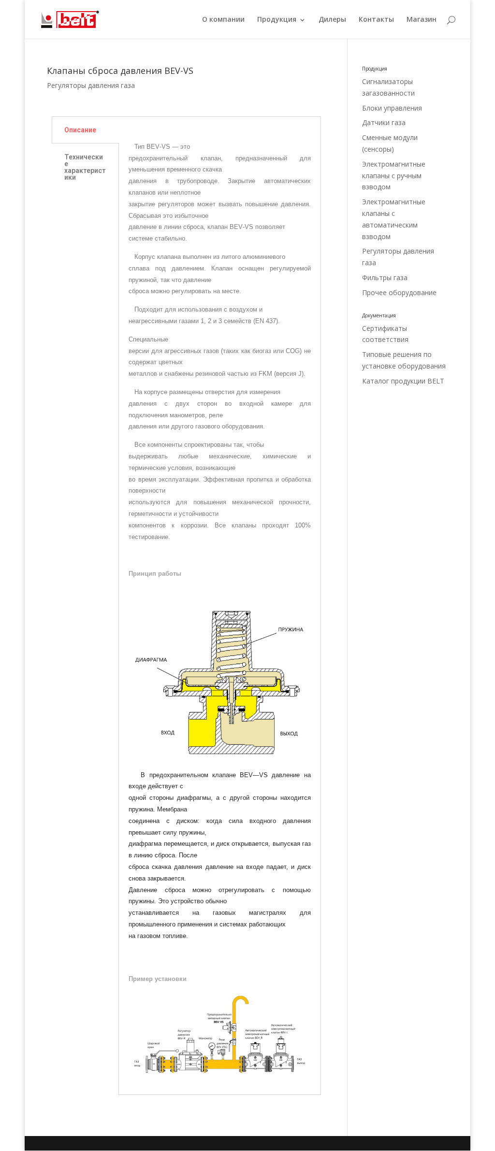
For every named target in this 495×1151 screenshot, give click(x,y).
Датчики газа (384, 122)
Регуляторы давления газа (91, 85)
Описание (80, 130)
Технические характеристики (84, 167)
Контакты (376, 20)
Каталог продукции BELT (403, 380)
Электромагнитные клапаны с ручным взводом (393, 175)
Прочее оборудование (399, 292)
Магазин (422, 20)
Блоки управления (392, 108)
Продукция (276, 20)
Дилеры (332, 20)
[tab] (85, 129)
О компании (223, 20)
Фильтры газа (385, 277)
